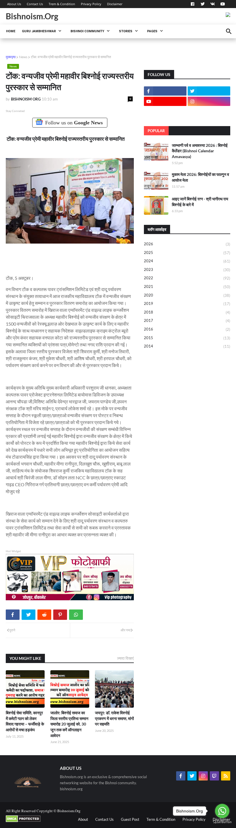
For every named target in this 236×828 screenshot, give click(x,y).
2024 (187, 261)
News (23, 57)
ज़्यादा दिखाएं (125, 658)
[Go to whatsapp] (222, 811)
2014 (187, 346)
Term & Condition (160, 819)
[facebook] (193, 4)
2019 (187, 303)
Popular (156, 130)
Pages (152, 31)
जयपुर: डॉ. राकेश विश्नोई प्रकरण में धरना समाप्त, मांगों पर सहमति (114, 718)
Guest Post (130, 819)
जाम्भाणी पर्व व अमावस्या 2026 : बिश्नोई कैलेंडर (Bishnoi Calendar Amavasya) (200, 151)
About (83, 819)
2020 (187, 295)
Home (10, 31)
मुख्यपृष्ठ (11, 57)
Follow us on (74, 123)
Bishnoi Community (87, 31)
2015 (187, 337)
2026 (187, 244)
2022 (187, 278)
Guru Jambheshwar (39, 31)
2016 (187, 329)
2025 (187, 252)
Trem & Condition (62, 4)
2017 (187, 320)
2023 (187, 269)
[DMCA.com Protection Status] (23, 820)
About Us (14, 4)
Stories (125, 31)
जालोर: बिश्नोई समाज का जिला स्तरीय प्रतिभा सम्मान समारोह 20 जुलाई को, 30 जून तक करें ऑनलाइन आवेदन (69, 724)
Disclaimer (114, 4)
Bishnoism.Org (32, 16)
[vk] (213, 4)
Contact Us (35, 4)
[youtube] (222, 4)
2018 (187, 312)
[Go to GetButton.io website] (222, 822)
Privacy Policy (91, 4)
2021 (187, 286)
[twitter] (203, 4)
